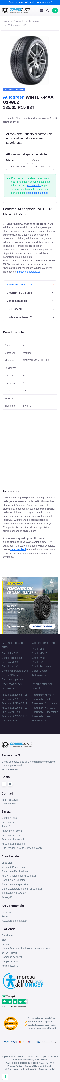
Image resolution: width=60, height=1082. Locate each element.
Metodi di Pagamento (13, 867)
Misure (10, 160)
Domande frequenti (12, 957)
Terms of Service (33, 1066)
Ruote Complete (10, 826)
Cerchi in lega (9, 818)
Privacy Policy (9, 897)
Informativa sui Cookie (14, 893)
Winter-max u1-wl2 (17, 25)
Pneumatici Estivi (11, 835)
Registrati (7, 912)
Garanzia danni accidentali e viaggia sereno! (30, 2)
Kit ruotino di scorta (12, 830)
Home (6, 21)
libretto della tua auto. (29, 271)
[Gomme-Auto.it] (16, 10)
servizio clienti (18, 549)
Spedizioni (7, 862)
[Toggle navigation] (42, 10)
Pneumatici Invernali (13, 839)
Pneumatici (18, 21)
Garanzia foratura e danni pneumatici (22, 888)
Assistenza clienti (11, 965)
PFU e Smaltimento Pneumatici (19, 875)
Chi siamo (7, 935)
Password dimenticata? (14, 920)
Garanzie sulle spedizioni (15, 884)
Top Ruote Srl (30, 1069)
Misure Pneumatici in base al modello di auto (26, 948)
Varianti (36, 160)
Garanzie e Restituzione (15, 871)
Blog (4, 939)
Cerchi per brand (43, 642)
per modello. (34, 185)
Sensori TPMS (10, 952)
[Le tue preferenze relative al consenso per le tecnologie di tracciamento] (5, 1077)
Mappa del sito (10, 961)
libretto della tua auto (37, 193)
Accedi (5, 916)
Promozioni (8, 944)
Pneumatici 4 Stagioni (14, 843)
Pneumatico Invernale (14, 90)
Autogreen (34, 21)
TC (53, 1069)
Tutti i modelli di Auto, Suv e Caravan (22, 848)
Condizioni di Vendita (13, 880)
